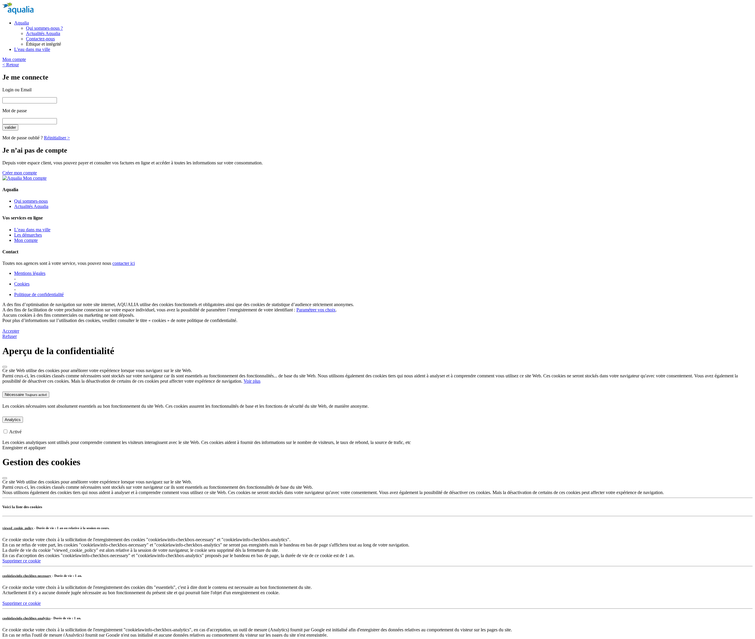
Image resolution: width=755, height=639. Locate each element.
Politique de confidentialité (39, 294)
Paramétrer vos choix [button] (316, 309)
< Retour (10, 64)
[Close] (4, 367)
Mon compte (14, 59)
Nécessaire (26, 394)
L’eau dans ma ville (32, 229)
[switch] (5, 431)
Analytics (13, 419)
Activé (15, 431)
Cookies (21, 283)
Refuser (9, 336)
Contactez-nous (40, 38)
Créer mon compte (19, 172)
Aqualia (21, 22)
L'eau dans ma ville (32, 49)
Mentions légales (29, 273)
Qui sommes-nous (31, 201)
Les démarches (28, 234)
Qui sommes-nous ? (44, 28)
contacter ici (123, 263)
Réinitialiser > (57, 137)
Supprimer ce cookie (21, 560)
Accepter (10, 330)
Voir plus (252, 381)
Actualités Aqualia (43, 33)
